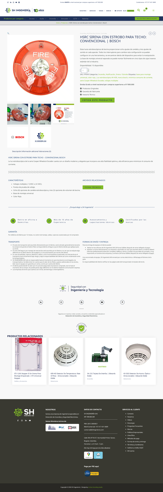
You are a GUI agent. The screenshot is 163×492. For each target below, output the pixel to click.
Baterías (85, 19)
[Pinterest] (19, 2)
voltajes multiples (111, 80)
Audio (42, 19)
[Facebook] (8, 2)
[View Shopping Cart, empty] (144, 10)
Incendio (52, 19)
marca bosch (123, 77)
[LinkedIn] (10, 2)
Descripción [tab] (16, 151)
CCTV (75, 19)
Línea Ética (131, 435)
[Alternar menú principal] (153, 10)
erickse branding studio (95, 487)
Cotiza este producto (97, 100)
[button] (138, 10)
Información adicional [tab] (30, 151)
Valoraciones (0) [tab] (45, 151)
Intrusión (64, 19)
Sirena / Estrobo (101, 33)
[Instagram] (13, 2)
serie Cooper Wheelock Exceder (92, 80)
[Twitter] (26, 420)
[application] (87, 10)
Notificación (91, 33)
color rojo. (92, 77)
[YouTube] (16, 2)
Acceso (32, 19)
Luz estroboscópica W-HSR (107, 77)
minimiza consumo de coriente (140, 77)
